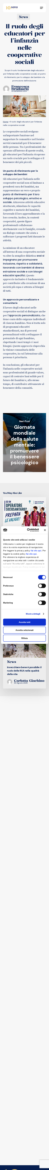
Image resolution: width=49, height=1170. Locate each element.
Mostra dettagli (33, 614)
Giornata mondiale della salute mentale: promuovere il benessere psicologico (24, 442)
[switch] (42, 585)
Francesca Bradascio (20, 87)
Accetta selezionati (24, 630)
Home (5, 121)
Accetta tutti (24, 622)
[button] (41, 7)
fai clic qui (36, 550)
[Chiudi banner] (45, 530)
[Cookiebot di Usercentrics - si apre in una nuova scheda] (29, 530)
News (23, 17)
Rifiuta (24, 638)
